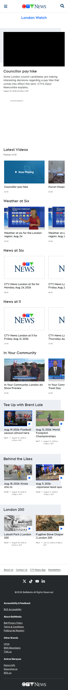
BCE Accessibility (13, 609)
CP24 (6, 644)
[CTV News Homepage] (34, 6)
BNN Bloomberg (12, 647)
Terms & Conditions (14, 626)
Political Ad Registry (14, 630)
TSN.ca (8, 651)
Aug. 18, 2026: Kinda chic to (16, 485)
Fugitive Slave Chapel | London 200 (49, 536)
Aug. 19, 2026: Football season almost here (17, 431)
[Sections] (6, 6)
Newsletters (54, 569)
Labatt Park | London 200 (17, 536)
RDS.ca (7, 672)
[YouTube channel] (37, 581)
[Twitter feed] (24, 581)
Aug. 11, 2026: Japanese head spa (49, 485)
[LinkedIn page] (43, 581)
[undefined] (24, 177)
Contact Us (21, 569)
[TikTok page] (31, 581)
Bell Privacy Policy (13, 622)
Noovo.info (9, 665)
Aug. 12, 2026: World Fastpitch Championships (48, 433)
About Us (8, 569)
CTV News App (38, 569)
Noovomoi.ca (10, 669)
